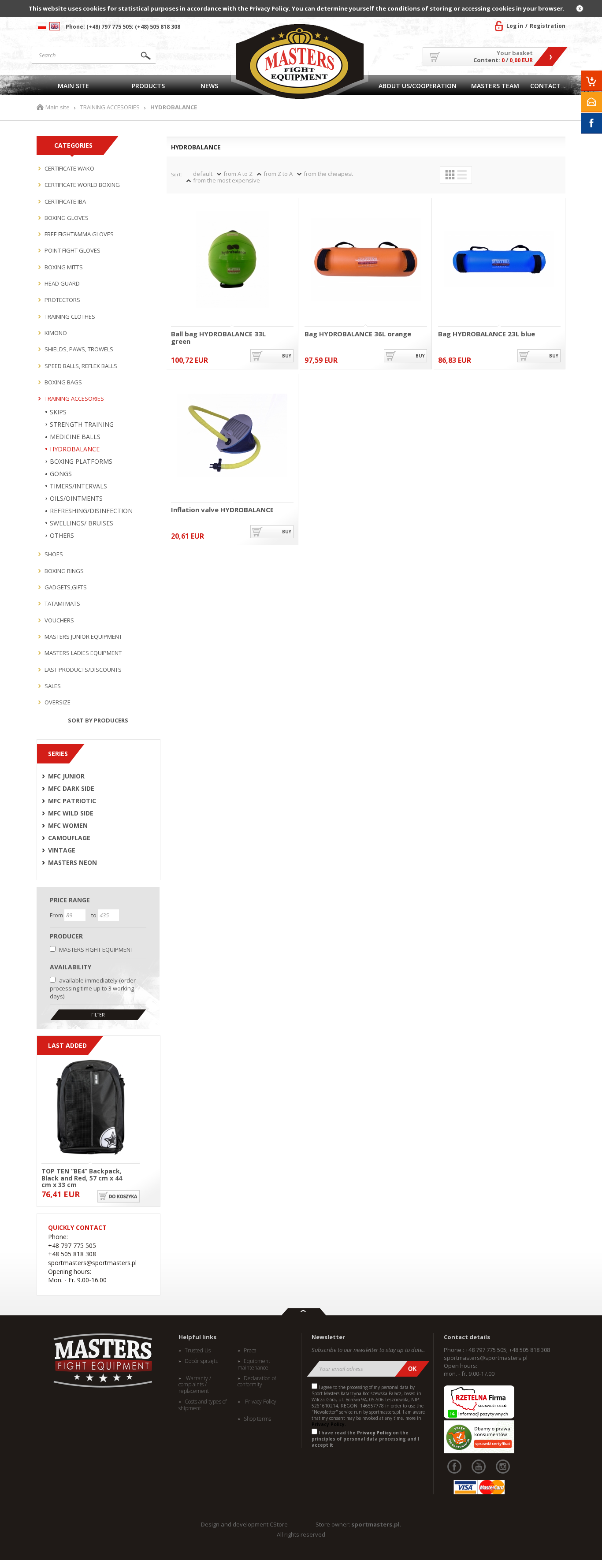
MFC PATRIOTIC (72, 801)
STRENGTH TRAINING (82, 424)
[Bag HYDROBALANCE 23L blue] (499, 260)
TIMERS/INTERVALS (78, 486)
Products (148, 86)
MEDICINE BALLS (75, 437)
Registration (547, 26)
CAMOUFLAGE (69, 838)
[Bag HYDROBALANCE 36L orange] (365, 260)
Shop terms (257, 1419)
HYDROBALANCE (75, 449)
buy (286, 356)
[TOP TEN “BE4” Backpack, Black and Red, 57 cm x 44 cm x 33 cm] (90, 1107)
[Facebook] (454, 1466)
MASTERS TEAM (495, 86)
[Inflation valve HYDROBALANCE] (232, 436)
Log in (514, 26)
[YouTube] (478, 1466)
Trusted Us (198, 1351)
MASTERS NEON (72, 863)
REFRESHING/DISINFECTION (91, 511)
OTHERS (62, 536)
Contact (545, 86)
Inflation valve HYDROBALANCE (222, 510)
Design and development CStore (244, 1524)
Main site (73, 86)
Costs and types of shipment (202, 1405)
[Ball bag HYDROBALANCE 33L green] (232, 260)
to (94, 915)
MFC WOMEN (68, 826)
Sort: (176, 174)
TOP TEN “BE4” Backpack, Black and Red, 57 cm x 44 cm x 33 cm (81, 1177)
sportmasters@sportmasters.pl (486, 1358)
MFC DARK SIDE (71, 789)
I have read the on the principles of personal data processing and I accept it (365, 1439)
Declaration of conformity (257, 1381)
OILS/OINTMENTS (76, 499)
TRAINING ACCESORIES (110, 107)
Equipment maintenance (254, 1364)
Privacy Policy (260, 1402)
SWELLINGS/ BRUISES (81, 523)
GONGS (61, 474)
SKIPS (58, 412)
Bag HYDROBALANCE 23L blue (486, 334)
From (57, 915)
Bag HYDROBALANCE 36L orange (358, 334)
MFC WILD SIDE (70, 813)
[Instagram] (502, 1466)
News (209, 86)
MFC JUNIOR (66, 776)
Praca (250, 1351)
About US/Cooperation (418, 86)
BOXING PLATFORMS (81, 461)
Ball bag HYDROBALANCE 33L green (218, 337)
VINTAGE (61, 850)
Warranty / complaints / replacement (194, 1384)
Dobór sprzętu (202, 1361)
